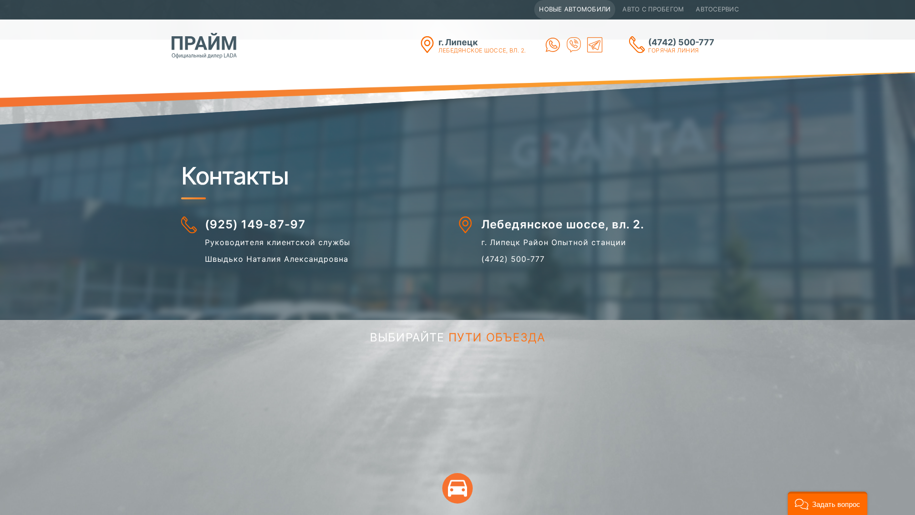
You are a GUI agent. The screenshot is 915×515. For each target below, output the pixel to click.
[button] (827, 503)
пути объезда (496, 337)
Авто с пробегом (653, 9)
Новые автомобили (574, 9)
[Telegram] (594, 44)
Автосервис (717, 9)
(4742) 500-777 (681, 45)
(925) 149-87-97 (255, 224)
